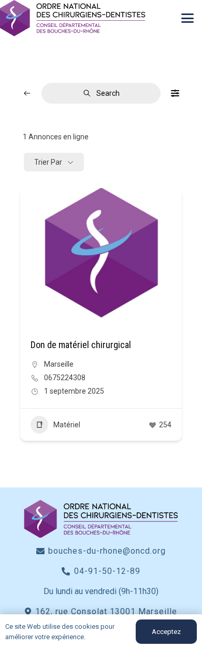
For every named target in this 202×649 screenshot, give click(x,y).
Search (108, 93)
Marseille (59, 364)
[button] (187, 18)
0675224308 (64, 377)
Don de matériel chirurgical (81, 344)
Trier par (48, 162)
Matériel (66, 425)
